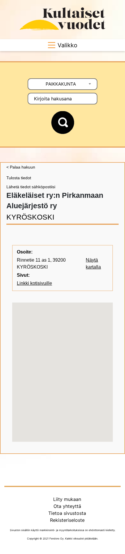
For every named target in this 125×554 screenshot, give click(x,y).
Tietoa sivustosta (67, 513)
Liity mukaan (67, 499)
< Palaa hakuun (20, 167)
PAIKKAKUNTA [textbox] (61, 84)
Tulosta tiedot (18, 177)
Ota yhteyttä (67, 506)
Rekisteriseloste (67, 520)
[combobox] (62, 84)
